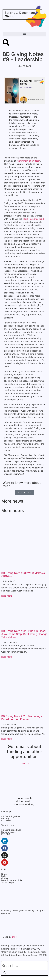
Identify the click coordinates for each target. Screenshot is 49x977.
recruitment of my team (28, 160)
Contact (5, 878)
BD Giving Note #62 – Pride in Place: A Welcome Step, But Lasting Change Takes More (24, 634)
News (4, 874)
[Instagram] (4, 855)
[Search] (4, 972)
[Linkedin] (4, 841)
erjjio (14, 936)
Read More (6, 595)
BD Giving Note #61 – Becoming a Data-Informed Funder (21, 718)
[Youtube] (4, 862)
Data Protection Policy (12, 880)
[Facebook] (4, 848)
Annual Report (8, 882)
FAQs (3, 876)
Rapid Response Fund (33, 219)
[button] (24, 34)
